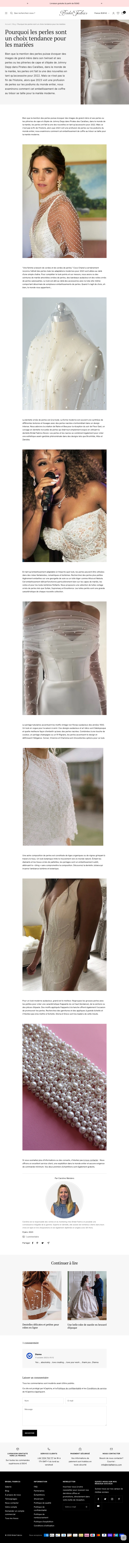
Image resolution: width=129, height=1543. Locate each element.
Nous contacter (12, 1503)
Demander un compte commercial (14, 1512)
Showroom (39, 1499)
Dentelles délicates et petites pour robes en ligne (40, 1326)
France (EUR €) (100, 13)
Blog (14, 24)
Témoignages (11, 1499)
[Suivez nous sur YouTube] (98, 1506)
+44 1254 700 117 (45, 1458)
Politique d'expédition (43, 1521)
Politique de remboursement (41, 1516)
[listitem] (32, 1243)
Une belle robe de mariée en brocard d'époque (87, 1326)
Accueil (8, 24)
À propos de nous (13, 1495)
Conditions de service (97, 1388)
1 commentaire (32, 1236)
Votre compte (11, 1507)
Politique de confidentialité (69, 1388)
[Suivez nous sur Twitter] (105, 1499)
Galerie (8, 1487)
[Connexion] (113, 13)
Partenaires (39, 1491)
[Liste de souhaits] (118, 13)
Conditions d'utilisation (44, 1525)
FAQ (35, 1487)
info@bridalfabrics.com (111, 1465)
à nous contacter (90, 1160)
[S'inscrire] (86, 1507)
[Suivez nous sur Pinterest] (119, 1499)
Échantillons (39, 1495)
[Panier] (122, 13)
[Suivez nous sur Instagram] (112, 1499)
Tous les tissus (11, 1518)
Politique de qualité (42, 1503)
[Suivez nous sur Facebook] (98, 1499)
